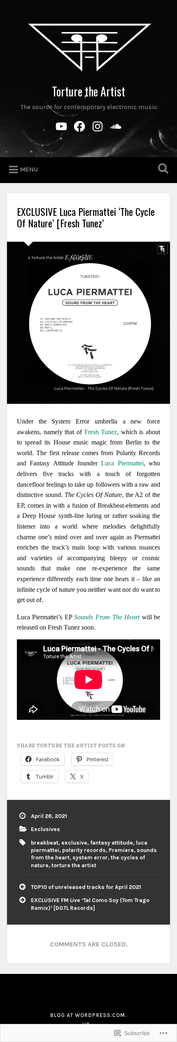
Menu (29, 169)
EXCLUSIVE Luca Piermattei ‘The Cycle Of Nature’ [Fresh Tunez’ (86, 217)
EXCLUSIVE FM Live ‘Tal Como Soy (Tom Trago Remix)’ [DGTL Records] (90, 904)
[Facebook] (79, 125)
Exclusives (45, 829)
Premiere (121, 850)
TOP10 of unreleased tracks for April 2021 (86, 887)
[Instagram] (97, 125)
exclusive (74, 843)
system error (90, 857)
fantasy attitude (111, 843)
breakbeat (44, 843)
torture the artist (73, 865)
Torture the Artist (88, 91)
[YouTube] (61, 125)
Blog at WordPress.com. (88, 1015)
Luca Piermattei (122, 463)
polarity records (84, 850)
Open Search (161, 169)
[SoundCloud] (115, 125)
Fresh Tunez (100, 431)
